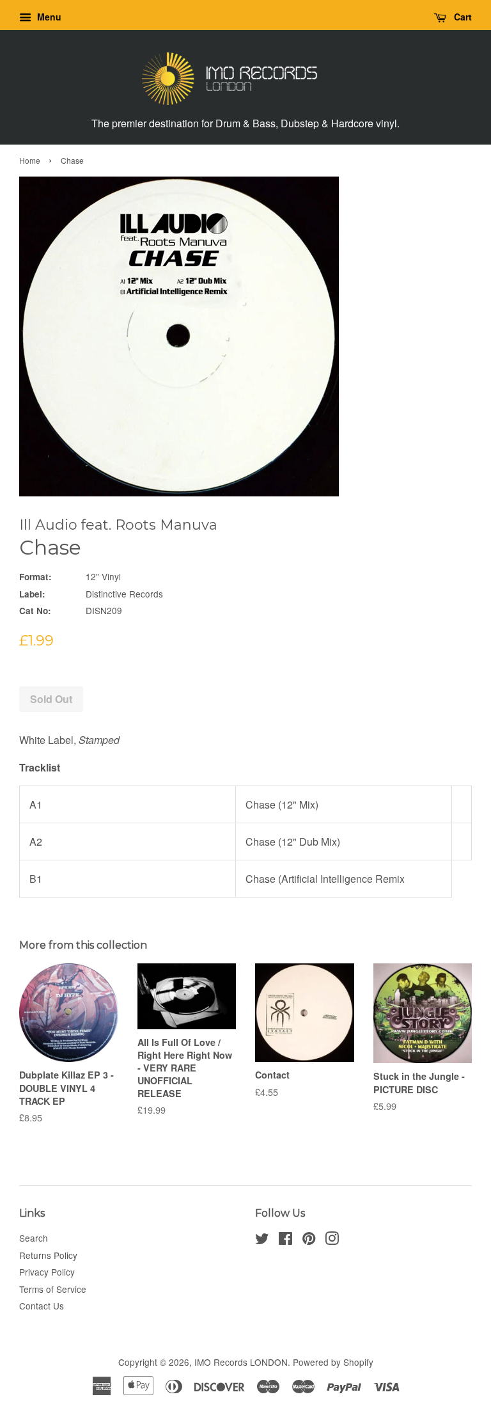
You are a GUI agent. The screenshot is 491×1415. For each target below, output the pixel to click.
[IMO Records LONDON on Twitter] (262, 1240)
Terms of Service (52, 1289)
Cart (461, 16)
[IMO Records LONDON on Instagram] (332, 1240)
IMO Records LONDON (241, 1362)
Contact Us (41, 1305)
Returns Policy (48, 1255)
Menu (48, 16)
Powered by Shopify (333, 1362)
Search (33, 1237)
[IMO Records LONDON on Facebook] (285, 1240)
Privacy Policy (47, 1271)
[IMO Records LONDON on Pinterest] (309, 1240)
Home (29, 160)
